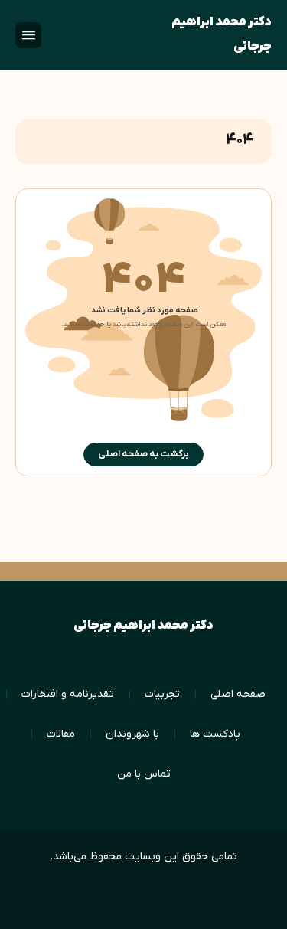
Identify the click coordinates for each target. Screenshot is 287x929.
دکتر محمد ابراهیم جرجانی (221, 34)
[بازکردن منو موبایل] (28, 35)
